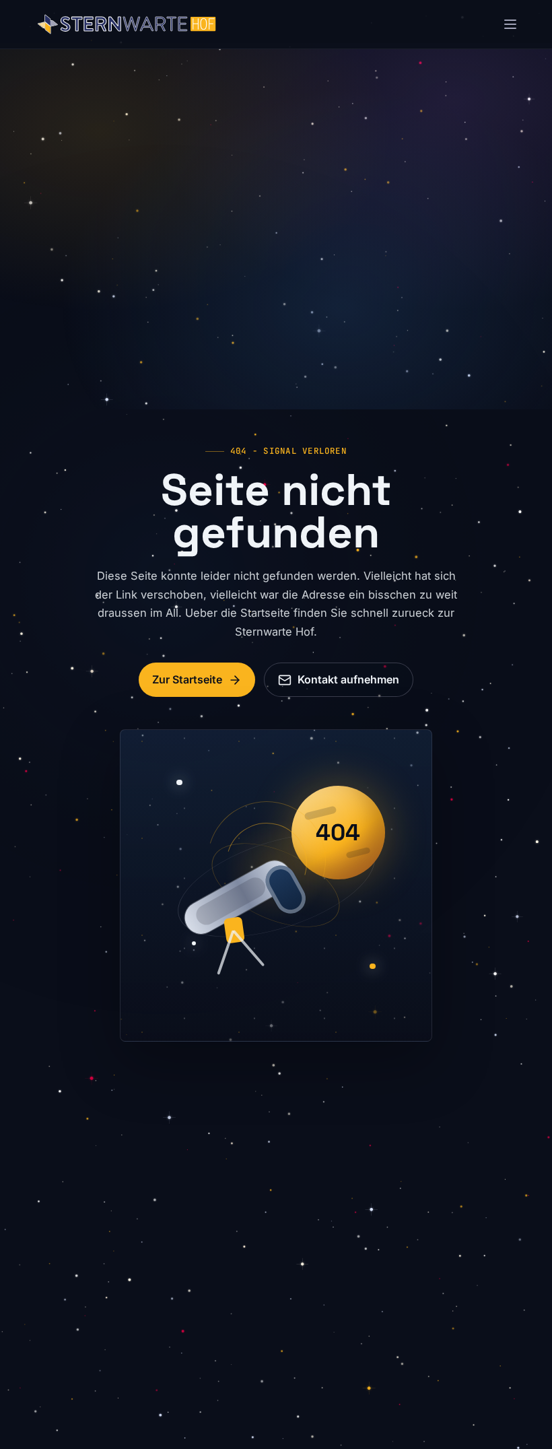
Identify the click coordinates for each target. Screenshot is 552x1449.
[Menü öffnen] (510, 24)
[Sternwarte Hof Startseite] (127, 24)
